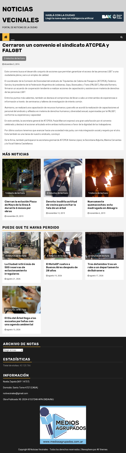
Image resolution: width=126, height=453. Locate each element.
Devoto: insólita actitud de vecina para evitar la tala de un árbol (61, 204)
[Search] (121, 37)
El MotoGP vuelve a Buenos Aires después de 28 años (62, 267)
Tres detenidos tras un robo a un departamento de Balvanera (103, 267)
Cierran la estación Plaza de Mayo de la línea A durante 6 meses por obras (21, 206)
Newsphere (87, 449)
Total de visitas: (11, 365)
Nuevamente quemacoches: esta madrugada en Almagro (102, 204)
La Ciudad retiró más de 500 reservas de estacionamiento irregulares (20, 269)
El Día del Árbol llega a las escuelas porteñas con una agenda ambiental (20, 321)
